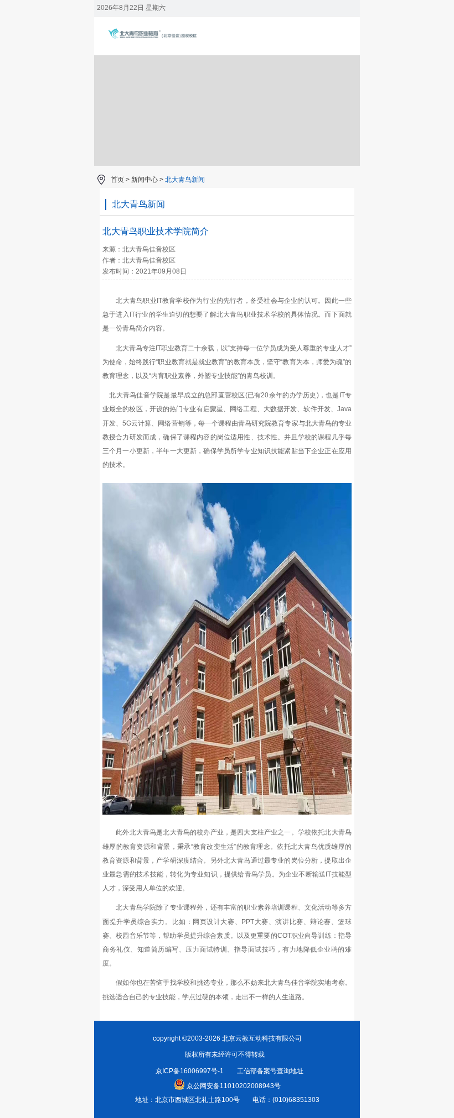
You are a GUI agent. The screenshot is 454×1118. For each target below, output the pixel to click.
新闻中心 (144, 179)
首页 (117, 179)
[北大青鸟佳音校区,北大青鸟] (169, 47)
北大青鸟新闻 (185, 179)
